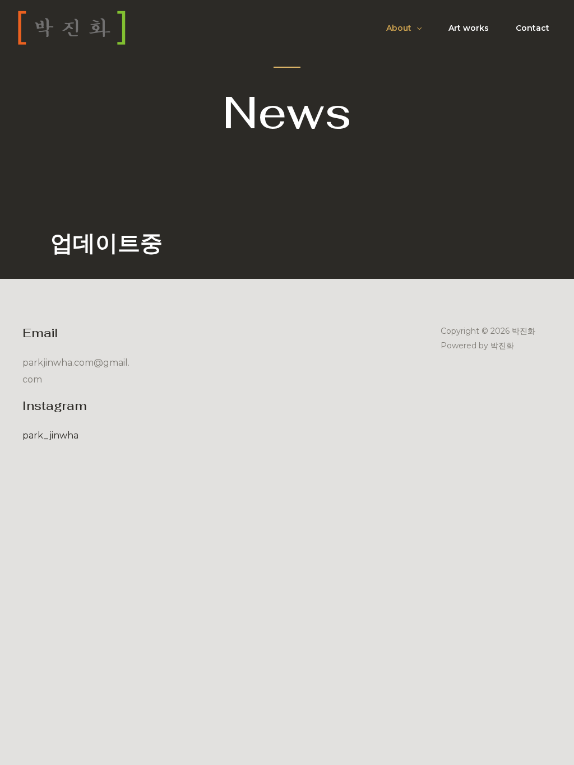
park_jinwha (50, 435)
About (398, 28)
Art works (468, 28)
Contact (532, 28)
